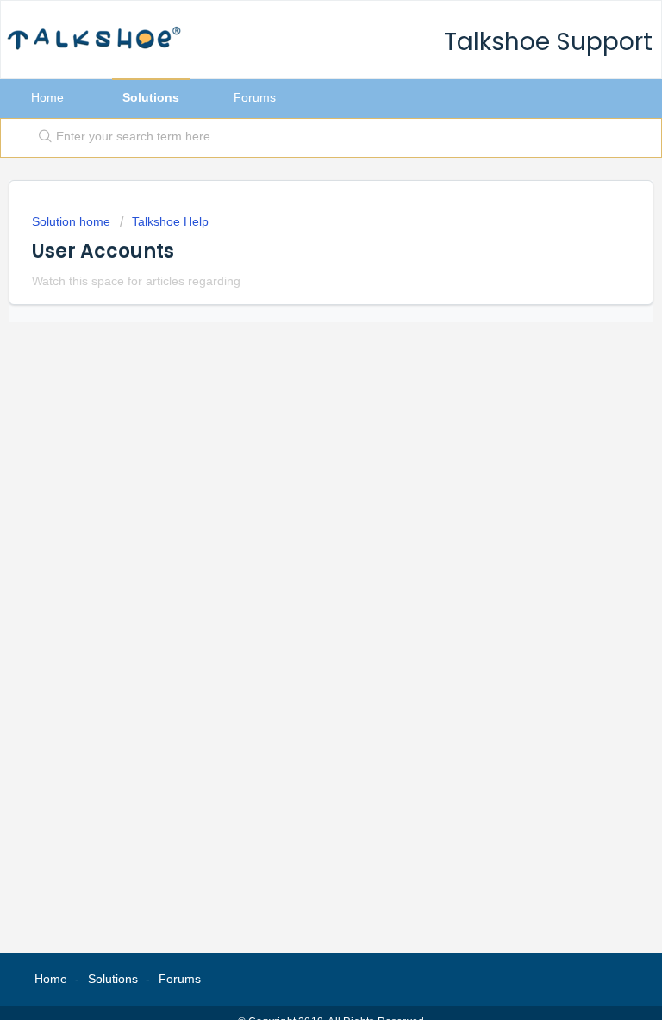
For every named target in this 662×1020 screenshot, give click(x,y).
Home (47, 97)
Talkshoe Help (170, 221)
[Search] (41, 138)
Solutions (150, 97)
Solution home (73, 221)
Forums (255, 97)
